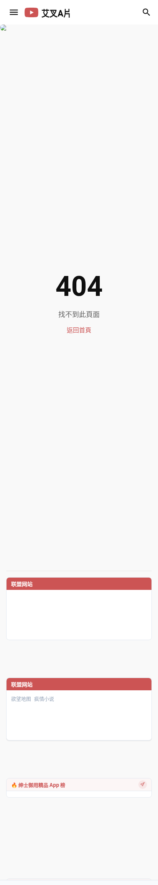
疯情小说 (44, 699)
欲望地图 (21, 699)
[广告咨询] (142, 784)
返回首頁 (79, 330)
